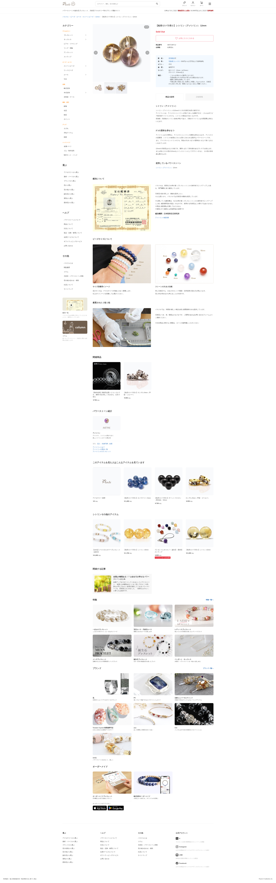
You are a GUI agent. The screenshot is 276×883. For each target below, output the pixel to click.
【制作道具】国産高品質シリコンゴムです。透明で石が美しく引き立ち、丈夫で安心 (106, 395)
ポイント (67, 119)
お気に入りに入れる (186, 38)
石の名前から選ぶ (69, 848)
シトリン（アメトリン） (164, 167)
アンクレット (68, 52)
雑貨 (65, 137)
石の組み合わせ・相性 (71, 280)
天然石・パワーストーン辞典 (73, 276)
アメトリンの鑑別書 (162, 217)
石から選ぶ (67, 185)
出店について (68, 285)
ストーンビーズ (69, 66)
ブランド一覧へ (208, 668)
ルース (66, 75)
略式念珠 (67, 88)
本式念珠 (67, 92)
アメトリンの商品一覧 (100, 449)
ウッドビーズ (68, 70)
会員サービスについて (71, 237)
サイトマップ (68, 289)
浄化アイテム (68, 133)
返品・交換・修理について (73, 233)
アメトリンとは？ (99, 447)
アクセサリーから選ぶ (71, 172)
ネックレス (67, 39)
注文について (68, 228)
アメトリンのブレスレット (102, 451)
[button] (96, 53)
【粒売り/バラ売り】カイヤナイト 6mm (106, 498)
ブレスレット (68, 35)
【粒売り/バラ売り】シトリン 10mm (105, 550)
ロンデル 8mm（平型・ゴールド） (166, 498)
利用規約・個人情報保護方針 (11, 879)
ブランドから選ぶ (70, 181)
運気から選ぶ (68, 198)
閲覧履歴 (67, 267)
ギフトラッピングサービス (73, 241)
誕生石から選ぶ (69, 194)
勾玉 (65, 79)
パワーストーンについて (72, 220)
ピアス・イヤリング (70, 44)
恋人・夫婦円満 (102, 444)
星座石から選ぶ (69, 202)
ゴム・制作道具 (69, 151)
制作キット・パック (70, 155)
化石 (65, 110)
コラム (66, 272)
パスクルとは (68, 263)
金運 (110, 444)
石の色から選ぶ (69, 189)
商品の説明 (169, 97)
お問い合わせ (68, 246)
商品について (68, 224)
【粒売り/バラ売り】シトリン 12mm (167, 550)
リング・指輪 (68, 48)
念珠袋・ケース (69, 97)
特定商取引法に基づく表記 (28, 879)
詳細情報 (199, 97)
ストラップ (67, 57)
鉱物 (65, 106)
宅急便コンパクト (175, 61)
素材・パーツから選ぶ (71, 176)
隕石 (65, 115)
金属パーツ (67, 146)
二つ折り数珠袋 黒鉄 (193, 498)
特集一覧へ (209, 600)
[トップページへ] (69, 5)
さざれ (66, 128)
